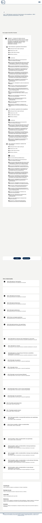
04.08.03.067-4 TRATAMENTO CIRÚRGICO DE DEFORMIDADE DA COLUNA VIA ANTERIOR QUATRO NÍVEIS (18, 105)
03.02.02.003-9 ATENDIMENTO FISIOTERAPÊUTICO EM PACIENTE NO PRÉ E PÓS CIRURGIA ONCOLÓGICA (19, 66)
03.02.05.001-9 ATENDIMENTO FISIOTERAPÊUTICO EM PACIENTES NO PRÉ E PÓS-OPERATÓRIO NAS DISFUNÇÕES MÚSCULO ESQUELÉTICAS (18, 69)
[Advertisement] (21, 24)
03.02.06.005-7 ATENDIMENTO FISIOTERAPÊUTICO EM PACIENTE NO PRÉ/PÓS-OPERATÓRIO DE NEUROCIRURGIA (18, 80)
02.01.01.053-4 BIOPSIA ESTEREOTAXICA (16, 157)
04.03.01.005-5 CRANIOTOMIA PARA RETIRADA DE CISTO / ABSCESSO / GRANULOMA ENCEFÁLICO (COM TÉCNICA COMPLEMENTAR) (19, 89)
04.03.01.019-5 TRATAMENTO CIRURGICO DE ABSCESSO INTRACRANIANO (17, 96)
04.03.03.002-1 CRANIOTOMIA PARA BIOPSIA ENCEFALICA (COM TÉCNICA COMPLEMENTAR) (17, 201)
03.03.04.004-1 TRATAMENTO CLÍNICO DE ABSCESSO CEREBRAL (19, 83)
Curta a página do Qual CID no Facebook (10, 32)
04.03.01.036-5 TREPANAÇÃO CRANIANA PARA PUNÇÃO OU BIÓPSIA (17, 102)
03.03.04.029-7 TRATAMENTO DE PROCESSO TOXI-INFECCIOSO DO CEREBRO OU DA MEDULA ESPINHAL (19, 183)
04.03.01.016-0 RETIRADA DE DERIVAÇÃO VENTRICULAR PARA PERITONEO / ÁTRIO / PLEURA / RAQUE (18, 92)
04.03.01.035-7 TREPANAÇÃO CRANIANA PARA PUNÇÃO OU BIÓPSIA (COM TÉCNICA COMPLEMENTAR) (17, 99)
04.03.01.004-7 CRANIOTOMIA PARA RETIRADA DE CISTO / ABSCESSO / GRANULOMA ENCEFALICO (18, 86)
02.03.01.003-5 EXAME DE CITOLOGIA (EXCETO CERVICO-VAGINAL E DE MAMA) (18, 60)
